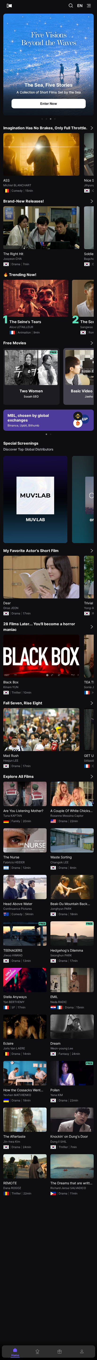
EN (80, 5)
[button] (42, 119)
